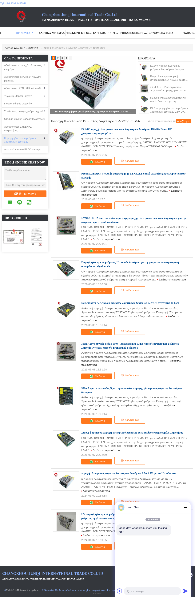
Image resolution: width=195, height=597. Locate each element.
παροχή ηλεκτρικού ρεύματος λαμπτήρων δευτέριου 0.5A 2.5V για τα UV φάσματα (129, 473)
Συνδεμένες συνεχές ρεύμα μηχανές (24, 111)
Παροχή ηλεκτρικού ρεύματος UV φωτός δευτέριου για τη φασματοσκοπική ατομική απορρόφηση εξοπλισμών (168, 99)
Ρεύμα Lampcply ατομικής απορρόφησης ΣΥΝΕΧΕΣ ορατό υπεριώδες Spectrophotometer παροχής (167, 78)
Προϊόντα (23, 33)
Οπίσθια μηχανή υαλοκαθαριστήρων (24, 119)
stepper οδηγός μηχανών (18, 103)
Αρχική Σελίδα (14, 47)
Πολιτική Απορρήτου (27, 589)
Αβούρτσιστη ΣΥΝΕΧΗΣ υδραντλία (23, 88)
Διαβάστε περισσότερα (106, 239)
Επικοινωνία (27, 193)
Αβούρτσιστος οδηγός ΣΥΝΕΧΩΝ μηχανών (22, 78)
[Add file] (119, 591)
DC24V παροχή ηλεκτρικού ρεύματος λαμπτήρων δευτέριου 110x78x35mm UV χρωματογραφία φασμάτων (93, 111)
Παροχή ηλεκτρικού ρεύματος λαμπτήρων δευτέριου (20, 140)
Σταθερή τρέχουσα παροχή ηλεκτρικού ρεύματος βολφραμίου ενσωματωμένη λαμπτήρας (132, 432)
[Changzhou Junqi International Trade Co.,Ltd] (21, 16)
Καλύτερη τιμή (132, 160)
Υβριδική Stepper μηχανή (18, 96)
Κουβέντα (99, 161)
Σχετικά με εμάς (52, 33)
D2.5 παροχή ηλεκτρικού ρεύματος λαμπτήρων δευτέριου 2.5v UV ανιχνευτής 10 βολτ (169, 110)
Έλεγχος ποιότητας (106, 33)
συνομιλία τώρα (161, 33)
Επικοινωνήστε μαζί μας (134, 33)
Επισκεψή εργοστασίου (79, 33)
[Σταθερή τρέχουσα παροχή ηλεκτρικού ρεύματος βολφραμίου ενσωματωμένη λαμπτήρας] (66, 440)
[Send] (185, 591)
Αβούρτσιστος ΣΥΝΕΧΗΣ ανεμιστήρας (18, 128)
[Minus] (185, 507)
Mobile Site (11, 589)
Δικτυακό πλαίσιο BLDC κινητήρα (22, 149)
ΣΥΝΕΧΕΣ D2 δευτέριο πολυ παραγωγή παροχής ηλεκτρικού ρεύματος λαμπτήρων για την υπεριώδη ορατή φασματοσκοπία (168, 89)
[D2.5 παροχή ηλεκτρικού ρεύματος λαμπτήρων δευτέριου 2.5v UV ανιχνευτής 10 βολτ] (144, 110)
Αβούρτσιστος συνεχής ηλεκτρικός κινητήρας (23, 67)
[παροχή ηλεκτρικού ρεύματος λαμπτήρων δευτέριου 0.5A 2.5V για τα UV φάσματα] (66, 481)
